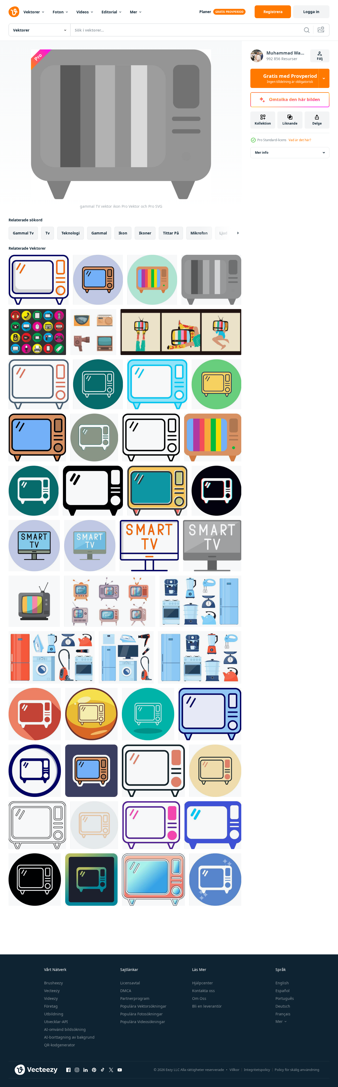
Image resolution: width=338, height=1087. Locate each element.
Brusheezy (53, 982)
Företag (51, 1006)
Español (282, 990)
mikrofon (199, 233)
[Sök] (307, 30)
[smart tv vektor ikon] (34, 545)
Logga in (311, 11)
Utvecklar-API (56, 1021)
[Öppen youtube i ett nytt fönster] (120, 1069)
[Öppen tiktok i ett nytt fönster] (102, 1069)
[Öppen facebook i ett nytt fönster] (68, 1069)
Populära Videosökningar (142, 1021)
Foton (58, 11)
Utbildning (53, 1013)
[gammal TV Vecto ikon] (35, 771)
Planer (205, 11)
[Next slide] (233, 233)
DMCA (125, 990)
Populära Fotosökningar (141, 1013)
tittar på (171, 233)
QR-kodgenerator (59, 1044)
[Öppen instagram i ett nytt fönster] (77, 1069)
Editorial (109, 11)
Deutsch (282, 1006)
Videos (82, 11)
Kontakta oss (203, 990)
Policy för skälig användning (297, 1069)
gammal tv (23, 233)
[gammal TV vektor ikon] (39, 280)
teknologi (70, 233)
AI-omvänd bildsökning (65, 1029)
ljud (223, 233)
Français (282, 1013)
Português (284, 998)
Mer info (261, 152)
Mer (133, 11)
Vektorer (32, 11)
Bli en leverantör (207, 1006)
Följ (320, 58)
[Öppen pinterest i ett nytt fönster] (94, 1069)
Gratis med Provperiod (290, 78)
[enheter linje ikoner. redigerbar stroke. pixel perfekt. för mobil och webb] (37, 332)
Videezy (51, 998)
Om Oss (199, 998)
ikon (123, 233)
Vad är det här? (300, 140)
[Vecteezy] (14, 11)
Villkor (234, 1069)
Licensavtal (130, 982)
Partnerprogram (134, 998)
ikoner (145, 233)
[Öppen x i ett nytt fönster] (111, 1069)
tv (47, 233)
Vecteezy (52, 990)
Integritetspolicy (257, 1069)
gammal (99, 233)
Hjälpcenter (202, 982)
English (282, 982)
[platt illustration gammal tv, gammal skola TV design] (34, 601)
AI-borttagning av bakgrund (69, 1037)
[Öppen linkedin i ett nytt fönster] (85, 1069)
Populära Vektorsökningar (143, 1006)
